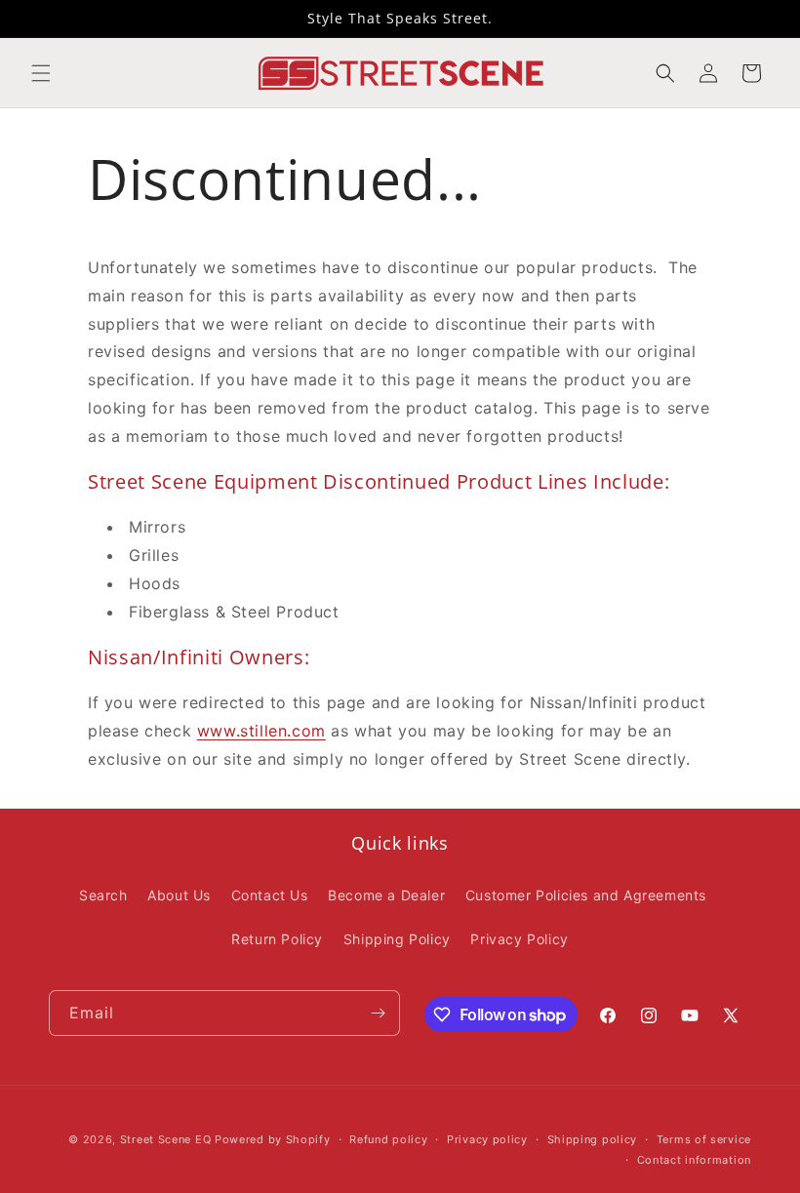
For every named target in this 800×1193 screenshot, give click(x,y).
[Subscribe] (377, 1013)
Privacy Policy (519, 939)
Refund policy (388, 1139)
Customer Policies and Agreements (585, 895)
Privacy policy (487, 1139)
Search (103, 895)
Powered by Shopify (273, 1139)
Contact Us (269, 895)
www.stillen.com (261, 730)
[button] (41, 73)
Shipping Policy (397, 939)
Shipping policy (592, 1139)
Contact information (694, 1160)
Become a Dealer (386, 895)
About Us (179, 895)
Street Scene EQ (166, 1139)
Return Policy (277, 939)
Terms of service (704, 1139)
